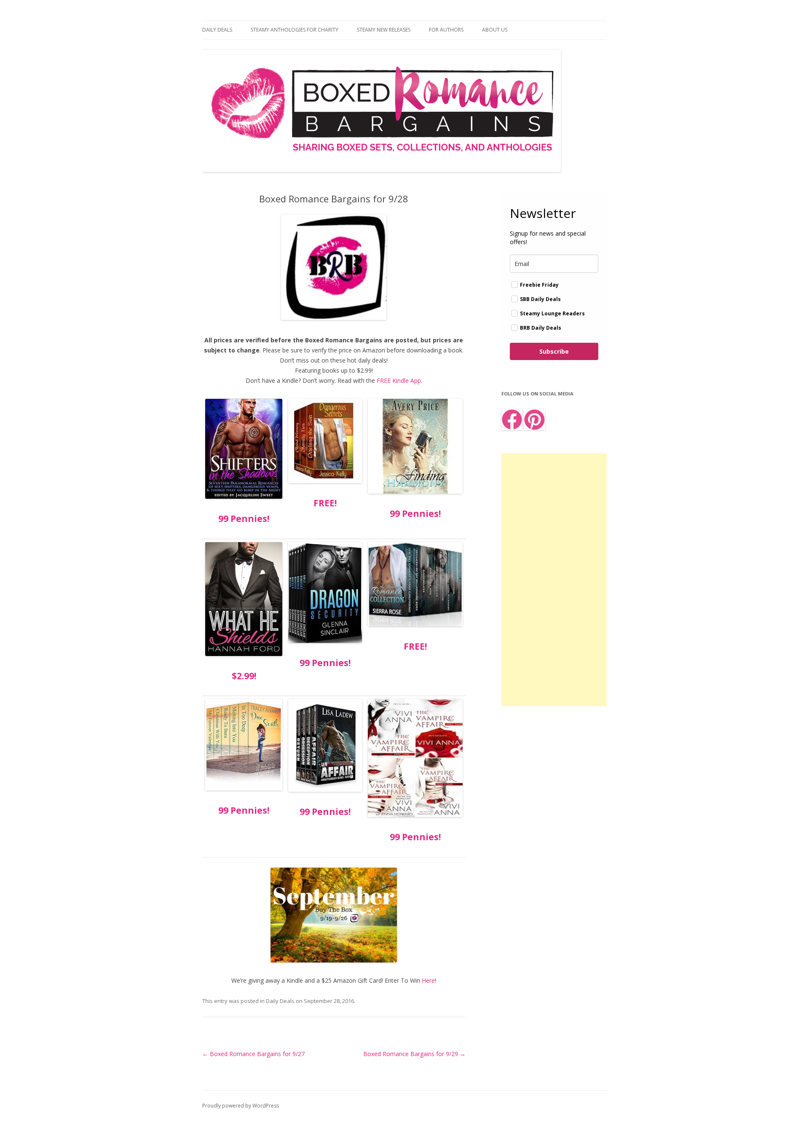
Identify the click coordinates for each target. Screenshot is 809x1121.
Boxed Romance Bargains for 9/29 (414, 1054)
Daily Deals (217, 29)
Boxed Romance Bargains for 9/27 (253, 1054)
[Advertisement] (554, 579)
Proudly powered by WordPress (240, 1105)
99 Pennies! (243, 518)
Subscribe (554, 351)
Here (428, 980)
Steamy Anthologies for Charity (294, 29)
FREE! (325, 503)
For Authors (446, 29)
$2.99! (244, 676)
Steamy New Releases (383, 29)
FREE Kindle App (399, 380)
